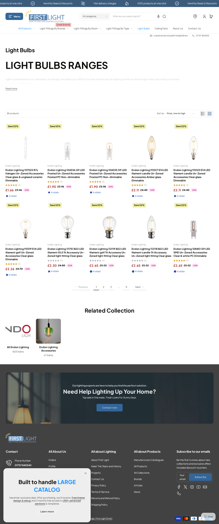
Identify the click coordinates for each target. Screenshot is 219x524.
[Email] (205, 487)
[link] (27, 28)
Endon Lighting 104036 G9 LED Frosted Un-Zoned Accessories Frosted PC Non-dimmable (66, 173)
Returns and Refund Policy (105, 498)
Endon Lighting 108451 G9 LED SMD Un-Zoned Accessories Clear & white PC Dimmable (191, 252)
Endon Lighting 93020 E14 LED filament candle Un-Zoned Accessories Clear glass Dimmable (191, 175)
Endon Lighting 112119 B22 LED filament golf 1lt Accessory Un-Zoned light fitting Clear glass (107, 252)
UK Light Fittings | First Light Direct (95, 518)
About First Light (100, 460)
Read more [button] (11, 88)
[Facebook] (179, 487)
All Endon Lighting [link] (18, 347)
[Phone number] (179, 493)
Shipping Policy (99, 504)
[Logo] (45, 16)
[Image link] (17, 339)
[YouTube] (198, 487)
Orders (52, 460)
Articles (138, 485)
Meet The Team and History (106, 466)
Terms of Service (100, 491)
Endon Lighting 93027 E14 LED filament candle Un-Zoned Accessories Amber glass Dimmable (150, 175)
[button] (14, 16)
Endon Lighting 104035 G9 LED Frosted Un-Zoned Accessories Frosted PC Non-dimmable (108, 173)
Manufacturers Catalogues (149, 460)
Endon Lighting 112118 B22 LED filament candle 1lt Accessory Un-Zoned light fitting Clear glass (151, 252)
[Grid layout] (210, 114)
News (137, 491)
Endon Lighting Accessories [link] (48, 349)
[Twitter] (185, 487)
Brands (138, 479)
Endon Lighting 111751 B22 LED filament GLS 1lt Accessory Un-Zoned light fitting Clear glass (66, 252)
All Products (140, 466)
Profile (52, 466)
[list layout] (203, 114)
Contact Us (97, 479)
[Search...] (164, 16)
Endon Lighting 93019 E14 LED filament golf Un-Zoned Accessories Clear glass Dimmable (23, 254)
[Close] (85, 473)
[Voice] (158, 16)
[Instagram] (192, 487)
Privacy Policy (98, 485)
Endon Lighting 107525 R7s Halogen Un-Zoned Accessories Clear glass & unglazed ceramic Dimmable (24, 175)
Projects (95, 472)
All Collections (141, 472)
